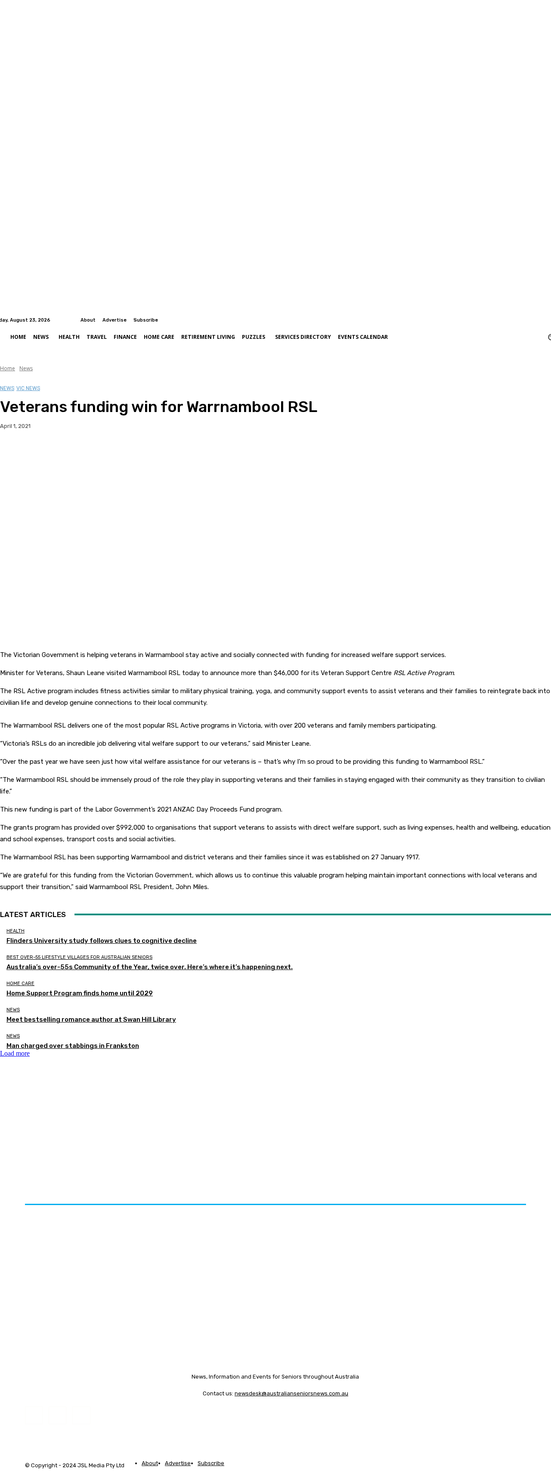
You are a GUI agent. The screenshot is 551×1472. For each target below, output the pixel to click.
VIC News (28, 388)
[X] (45, 453)
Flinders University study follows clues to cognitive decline (101, 941)
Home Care (20, 983)
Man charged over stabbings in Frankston (72, 1046)
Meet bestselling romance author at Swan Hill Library (91, 1019)
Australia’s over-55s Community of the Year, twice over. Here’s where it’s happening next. (149, 967)
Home (7, 368)
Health (15, 931)
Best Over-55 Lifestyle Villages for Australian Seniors (79, 957)
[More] (169, 453)
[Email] (107, 453)
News (26, 368)
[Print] (138, 453)
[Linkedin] (546, 320)
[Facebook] (535, 320)
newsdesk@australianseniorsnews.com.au (291, 1393)
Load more (15, 1053)
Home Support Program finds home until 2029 (79, 993)
